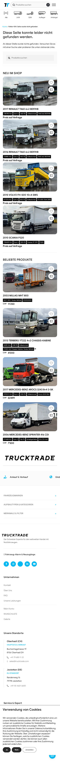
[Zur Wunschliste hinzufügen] (51, 82)
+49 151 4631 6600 (18, 686)
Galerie (7, 619)
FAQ (6, 595)
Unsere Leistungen (12, 600)
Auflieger (41, 17)
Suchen (14, 5)
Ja (7, 750)
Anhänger (54, 17)
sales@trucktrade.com (19, 661)
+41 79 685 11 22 (17, 657)
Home (4, 27)
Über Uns (8, 590)
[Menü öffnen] (54, 5)
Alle (6, 17)
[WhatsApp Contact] (52, 755)
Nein (16, 750)
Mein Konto (9, 608)
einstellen (29, 750)
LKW (18, 17)
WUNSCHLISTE (10, 614)
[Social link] (6, 564)
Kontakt (7, 585)
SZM (30, 17)
